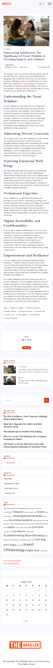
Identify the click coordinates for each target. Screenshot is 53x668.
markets (26, 520)
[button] (41, 4)
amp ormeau (7, 508)
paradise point (8, 531)
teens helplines (35, 314)
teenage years (9, 314)
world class (43, 551)
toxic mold (19, 545)
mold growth (40, 520)
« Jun (25, 621)
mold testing (35, 524)
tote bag (40, 539)
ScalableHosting (14, 535)
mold (34, 520)
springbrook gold (25, 540)
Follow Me (26, 347)
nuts (5, 527)
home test (10, 516)
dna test (27, 512)
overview (38, 527)
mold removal (26, 524)
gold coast (33, 512)
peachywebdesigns (12, 560)
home (40, 511)
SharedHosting (34, 535)
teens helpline (22, 314)
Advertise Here (11, 488)
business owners (29, 508)
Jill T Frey (10, 65)
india (39, 516)
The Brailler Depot (26, 664)
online (11, 527)
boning (21, 508)
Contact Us (9, 493)
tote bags (10, 544)
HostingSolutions (24, 516)
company (18, 511)
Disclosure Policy (12, 483)
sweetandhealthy (11, 563)
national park (44, 524)
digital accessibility (17, 308)
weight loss (32, 550)
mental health (40, 311)
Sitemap (8, 478)
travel (29, 544)
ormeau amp (19, 527)
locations (15, 520)
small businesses (14, 540)
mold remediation (15, 524)
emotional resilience (33, 308)
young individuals (11, 318)
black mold (15, 508)
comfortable (7, 512)
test (33, 540)
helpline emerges (10, 311)
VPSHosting (14, 550)
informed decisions (26, 311)
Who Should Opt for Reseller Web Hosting (23, 431)
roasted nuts (30, 531)
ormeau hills (27, 527)
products (19, 531)
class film (38, 508)
